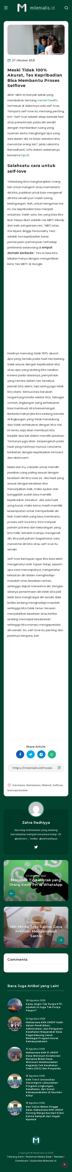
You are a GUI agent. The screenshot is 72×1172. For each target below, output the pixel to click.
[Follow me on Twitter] (36, 847)
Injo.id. (25, 155)
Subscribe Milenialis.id (43, 1160)
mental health (47, 100)
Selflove (58, 785)
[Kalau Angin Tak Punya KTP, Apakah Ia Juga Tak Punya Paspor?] (14, 1005)
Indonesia (19, 785)
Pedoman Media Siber (39, 1156)
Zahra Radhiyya (36, 823)
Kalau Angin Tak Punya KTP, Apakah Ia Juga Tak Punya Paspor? (44, 1007)
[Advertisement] (36, 307)
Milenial (46, 785)
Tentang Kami (15, 1156)
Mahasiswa (33, 785)
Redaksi (59, 1156)
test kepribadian (17, 790)
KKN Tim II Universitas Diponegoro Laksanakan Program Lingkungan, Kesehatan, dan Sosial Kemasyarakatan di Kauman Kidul (44, 1087)
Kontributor (22, 1160)
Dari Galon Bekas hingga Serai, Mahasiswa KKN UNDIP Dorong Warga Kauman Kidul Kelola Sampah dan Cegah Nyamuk (45, 1113)
